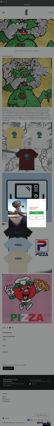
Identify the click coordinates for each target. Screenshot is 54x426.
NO (36, 217)
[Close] (44, 200)
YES (36, 212)
